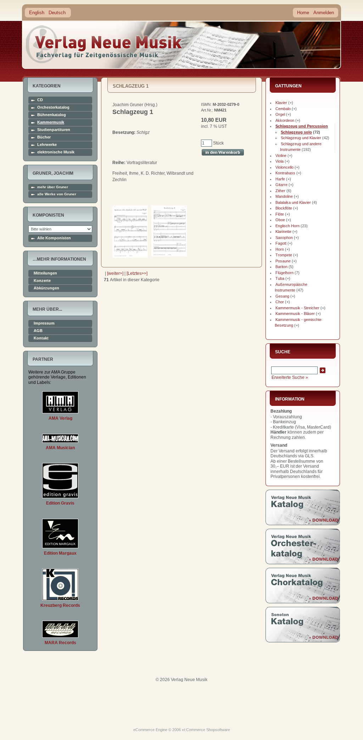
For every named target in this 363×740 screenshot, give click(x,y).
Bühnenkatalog (51, 115)
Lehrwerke (47, 145)
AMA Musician (60, 447)
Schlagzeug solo (296, 132)
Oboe (280, 220)
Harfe (280, 179)
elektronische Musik (55, 152)
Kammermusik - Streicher (297, 308)
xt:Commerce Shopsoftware (206, 730)
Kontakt (41, 338)
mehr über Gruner (52, 187)
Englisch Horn (287, 226)
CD (40, 100)
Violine (280, 155)
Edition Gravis (60, 503)
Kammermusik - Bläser (295, 313)
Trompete (283, 255)
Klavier (281, 102)
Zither (280, 191)
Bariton (281, 267)
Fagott (280, 243)
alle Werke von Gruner (56, 194)
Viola (279, 161)
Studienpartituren (53, 130)
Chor (279, 302)
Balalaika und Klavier (293, 202)
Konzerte (42, 281)
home (104, 44)
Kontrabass (285, 173)
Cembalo (283, 109)
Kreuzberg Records (60, 605)
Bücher (44, 137)
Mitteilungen (45, 273)
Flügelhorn (284, 273)
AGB (38, 331)
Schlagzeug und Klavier (301, 138)
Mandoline (284, 196)
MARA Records (60, 642)
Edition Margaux (60, 553)
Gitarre (281, 185)
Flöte (279, 214)
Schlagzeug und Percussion (301, 126)
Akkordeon (284, 120)
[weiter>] (115, 273)
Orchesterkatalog (53, 107)
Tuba (279, 278)
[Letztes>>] (137, 273)
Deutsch (57, 12)
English (36, 12)
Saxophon (284, 237)
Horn (279, 249)
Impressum (44, 323)
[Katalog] (303, 523)
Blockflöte (283, 208)
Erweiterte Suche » (290, 377)
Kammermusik (50, 122)
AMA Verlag (60, 418)
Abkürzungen (46, 288)
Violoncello (284, 167)
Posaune (283, 261)
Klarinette (283, 231)
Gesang (282, 296)
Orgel (280, 114)
